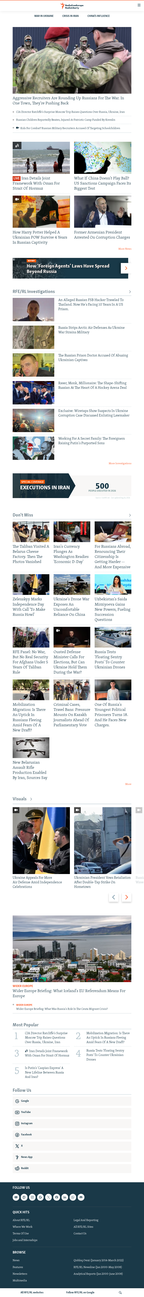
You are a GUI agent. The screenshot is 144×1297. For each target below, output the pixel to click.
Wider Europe (23, 986)
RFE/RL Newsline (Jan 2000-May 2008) (98, 1267)
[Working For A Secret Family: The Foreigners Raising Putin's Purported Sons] (33, 448)
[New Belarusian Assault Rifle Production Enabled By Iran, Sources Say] (31, 747)
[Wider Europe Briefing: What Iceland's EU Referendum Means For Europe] (72, 948)
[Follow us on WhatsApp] (73, 1197)
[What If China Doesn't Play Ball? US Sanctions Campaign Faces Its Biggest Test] (102, 158)
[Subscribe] (81, 1197)
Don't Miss (23, 515)
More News (124, 249)
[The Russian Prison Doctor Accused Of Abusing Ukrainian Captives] (33, 365)
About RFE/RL (21, 1220)
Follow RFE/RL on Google (80, 1292)
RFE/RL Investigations (34, 291)
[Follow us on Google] (40, 1197)
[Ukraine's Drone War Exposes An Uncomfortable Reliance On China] (72, 584)
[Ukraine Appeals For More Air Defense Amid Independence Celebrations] (41, 840)
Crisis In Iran (70, 16)
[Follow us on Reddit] (24, 1197)
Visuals (20, 799)
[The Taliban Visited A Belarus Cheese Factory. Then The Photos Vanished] (31, 531)
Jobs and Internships (25, 1240)
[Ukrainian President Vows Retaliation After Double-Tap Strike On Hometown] (102, 840)
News (16, 1260)
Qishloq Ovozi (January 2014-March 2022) (99, 1260)
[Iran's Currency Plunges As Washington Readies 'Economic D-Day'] (72, 531)
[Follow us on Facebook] (56, 1197)
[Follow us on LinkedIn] (64, 1197)
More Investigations (120, 463)
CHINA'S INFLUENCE (98, 16)
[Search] (120, 1292)
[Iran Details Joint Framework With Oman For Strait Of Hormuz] (41, 158)
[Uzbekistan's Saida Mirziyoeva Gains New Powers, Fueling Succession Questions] (113, 584)
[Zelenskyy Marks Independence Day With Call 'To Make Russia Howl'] (31, 584)
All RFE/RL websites (32, 1292)
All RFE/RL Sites (83, 1227)
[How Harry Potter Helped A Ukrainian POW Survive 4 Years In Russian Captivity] (41, 212)
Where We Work (22, 1227)
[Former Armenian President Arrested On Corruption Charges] (102, 212)
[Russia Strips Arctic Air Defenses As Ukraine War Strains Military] (33, 337)
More (128, 784)
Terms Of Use (21, 1233)
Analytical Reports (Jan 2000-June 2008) (98, 1273)
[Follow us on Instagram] (32, 1197)
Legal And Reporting (86, 1220)
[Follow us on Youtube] (16, 1197)
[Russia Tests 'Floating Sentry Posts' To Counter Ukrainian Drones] (113, 637)
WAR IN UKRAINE (44, 16)
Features (18, 1267)
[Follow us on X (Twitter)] (48, 1197)
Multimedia (20, 1280)
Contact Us (80, 1233)
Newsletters (20, 1273)
